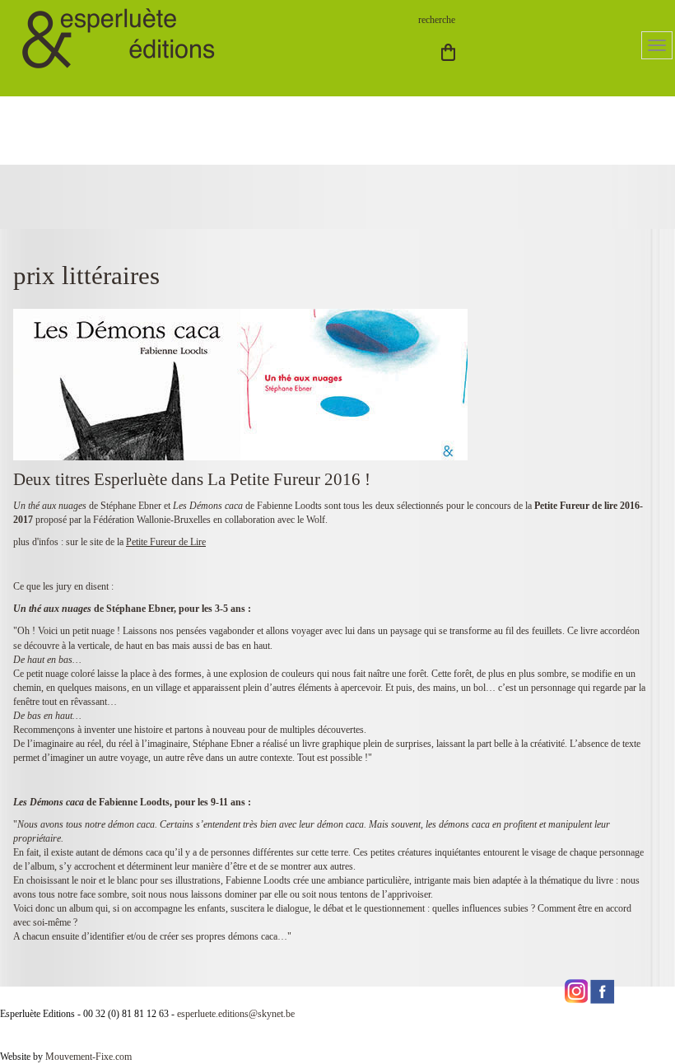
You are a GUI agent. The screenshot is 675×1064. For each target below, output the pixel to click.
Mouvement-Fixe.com (88, 1056)
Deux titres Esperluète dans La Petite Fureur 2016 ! (191, 479)
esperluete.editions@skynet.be (236, 1014)
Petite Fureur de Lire (166, 542)
